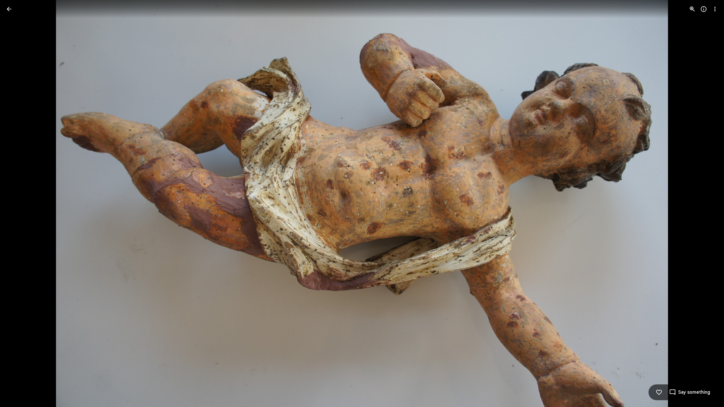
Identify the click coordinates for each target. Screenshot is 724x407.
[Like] (659, 392)
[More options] (715, 9)
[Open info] (703, 9)
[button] (16, 203)
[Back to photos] (9, 9)
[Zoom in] (692, 9)
